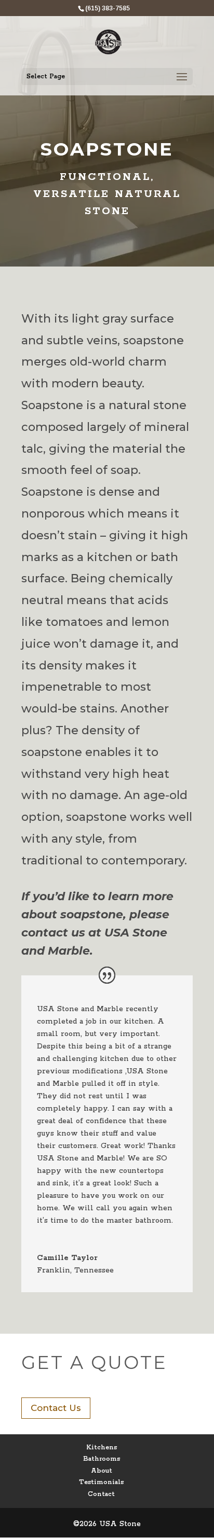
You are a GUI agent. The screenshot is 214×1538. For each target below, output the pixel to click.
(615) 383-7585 (107, 8)
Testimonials (101, 1482)
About (101, 1471)
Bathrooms (101, 1459)
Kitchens (101, 1447)
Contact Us (56, 1408)
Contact (101, 1494)
